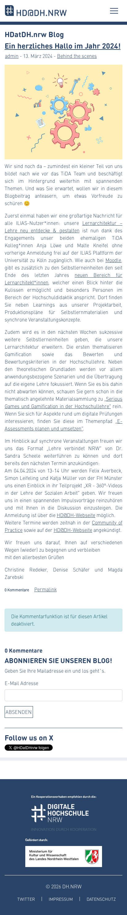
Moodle (113, 260)
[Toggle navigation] (114, 10)
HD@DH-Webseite (76, 515)
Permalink (45, 589)
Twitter (26, 899)
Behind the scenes (77, 56)
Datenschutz (101, 899)
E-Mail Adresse (21, 683)
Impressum (61, 899)
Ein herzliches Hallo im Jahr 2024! (63, 45)
